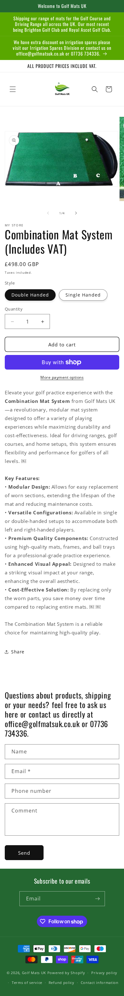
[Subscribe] (98, 898)
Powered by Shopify (66, 972)
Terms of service (27, 982)
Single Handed (83, 295)
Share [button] (17, 652)
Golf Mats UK (34, 972)
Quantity (14, 309)
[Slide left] (48, 213)
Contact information (100, 982)
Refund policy (61, 982)
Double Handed (30, 295)
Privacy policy (104, 972)
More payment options (62, 377)
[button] (13, 89)
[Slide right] (76, 213)
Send (24, 853)
